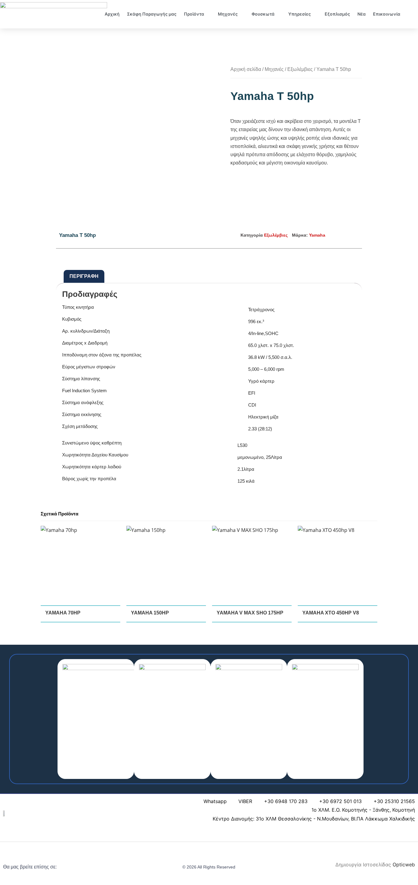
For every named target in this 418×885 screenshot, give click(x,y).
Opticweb (404, 864)
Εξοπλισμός (337, 14)
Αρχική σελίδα (245, 69)
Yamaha (317, 235)
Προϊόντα (194, 14)
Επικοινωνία (386, 14)
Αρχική (112, 14)
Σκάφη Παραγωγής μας (152, 14)
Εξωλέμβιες (300, 69)
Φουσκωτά (263, 14)
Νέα (361, 14)
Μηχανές (228, 14)
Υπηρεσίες (299, 14)
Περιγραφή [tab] (84, 276)
